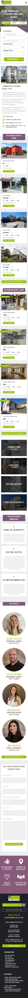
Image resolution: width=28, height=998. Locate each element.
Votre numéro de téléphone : (11, 797)
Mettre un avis (9, 955)
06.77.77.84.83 (14, 679)
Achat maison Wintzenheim (13, 989)
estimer (22, 22)
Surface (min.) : (8, 44)
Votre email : (6, 808)
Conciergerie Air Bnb (14, 713)
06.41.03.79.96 (14, 715)
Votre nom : (6, 786)
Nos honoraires (10, 960)
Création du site (10, 965)
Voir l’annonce (9, 171)
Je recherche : (7, 31)
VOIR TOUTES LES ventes (13, 282)
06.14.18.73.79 (14, 643)
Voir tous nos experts (13, 757)
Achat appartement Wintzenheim (10, 986)
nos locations (9, 959)
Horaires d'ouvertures (12, 967)
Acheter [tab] (6, 22)
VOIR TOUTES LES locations (13, 433)
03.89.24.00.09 (9, 116)
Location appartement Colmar (14, 981)
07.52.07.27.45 (14, 750)
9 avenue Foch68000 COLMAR (14, 926)
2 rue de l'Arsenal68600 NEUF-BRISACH (14, 935)
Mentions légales (10, 964)
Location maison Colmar (12, 982)
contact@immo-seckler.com (13, 123)
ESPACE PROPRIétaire (14, 910)
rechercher (13, 59)
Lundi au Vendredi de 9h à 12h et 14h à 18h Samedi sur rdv (15, 126)
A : (4, 37)
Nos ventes (8, 957)
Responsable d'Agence (14, 677)
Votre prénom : (7, 775)
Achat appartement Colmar (13, 977)
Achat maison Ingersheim (12, 991)
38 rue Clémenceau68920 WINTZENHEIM (14, 931)
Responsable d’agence (14, 641)
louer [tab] (14, 22)
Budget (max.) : (8, 50)
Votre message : (7, 819)
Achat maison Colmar (11, 979)
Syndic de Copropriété (14, 748)
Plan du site (9, 962)
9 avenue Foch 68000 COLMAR (13, 119)
